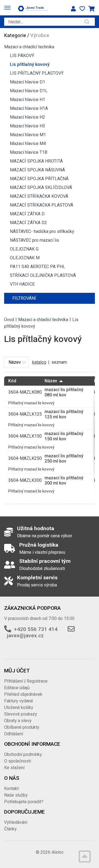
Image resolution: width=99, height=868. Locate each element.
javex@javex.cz (25, 635)
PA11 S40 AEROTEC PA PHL (37, 266)
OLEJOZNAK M (25, 257)
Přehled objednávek (23, 694)
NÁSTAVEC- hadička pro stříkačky (42, 231)
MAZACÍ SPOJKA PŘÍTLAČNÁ (39, 178)
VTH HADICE (22, 284)
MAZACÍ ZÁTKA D (27, 213)
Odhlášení (13, 733)
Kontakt (11, 788)
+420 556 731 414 (35, 629)
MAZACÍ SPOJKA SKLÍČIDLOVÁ (41, 187)
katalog (39, 362)
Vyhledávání (15, 822)
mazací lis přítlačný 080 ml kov (64, 392)
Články (10, 828)
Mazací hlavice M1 (28, 134)
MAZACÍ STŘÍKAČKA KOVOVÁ (39, 196)
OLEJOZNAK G (24, 249)
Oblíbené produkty (21, 727)
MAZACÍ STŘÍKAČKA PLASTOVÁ (41, 205)
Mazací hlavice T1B (28, 152)
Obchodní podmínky (23, 754)
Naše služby (16, 795)
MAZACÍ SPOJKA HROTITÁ (36, 161)
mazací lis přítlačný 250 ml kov (64, 458)
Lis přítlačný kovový (30, 64)
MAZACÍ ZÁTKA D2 (28, 222)
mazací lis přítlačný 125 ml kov (64, 414)
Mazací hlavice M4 (28, 143)
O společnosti (17, 761)
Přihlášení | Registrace (26, 681)
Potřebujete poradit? (23, 801)
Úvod (9, 319)
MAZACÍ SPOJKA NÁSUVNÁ (37, 170)
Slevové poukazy (20, 714)
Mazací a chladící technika (29, 46)
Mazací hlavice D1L (29, 90)
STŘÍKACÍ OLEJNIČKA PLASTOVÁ (43, 275)
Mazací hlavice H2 (27, 117)
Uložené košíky (18, 707)
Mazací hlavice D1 (27, 82)
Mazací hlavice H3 (27, 126)
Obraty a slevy (18, 720)
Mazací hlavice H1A (29, 108)
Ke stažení (14, 767)
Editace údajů (17, 687)
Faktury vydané (18, 700)
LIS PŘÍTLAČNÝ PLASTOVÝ (37, 73)
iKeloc (57, 852)
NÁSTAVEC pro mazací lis (34, 240)
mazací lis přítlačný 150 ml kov (64, 436)
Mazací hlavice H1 (27, 99)
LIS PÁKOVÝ (22, 55)
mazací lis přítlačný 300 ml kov (64, 480)
